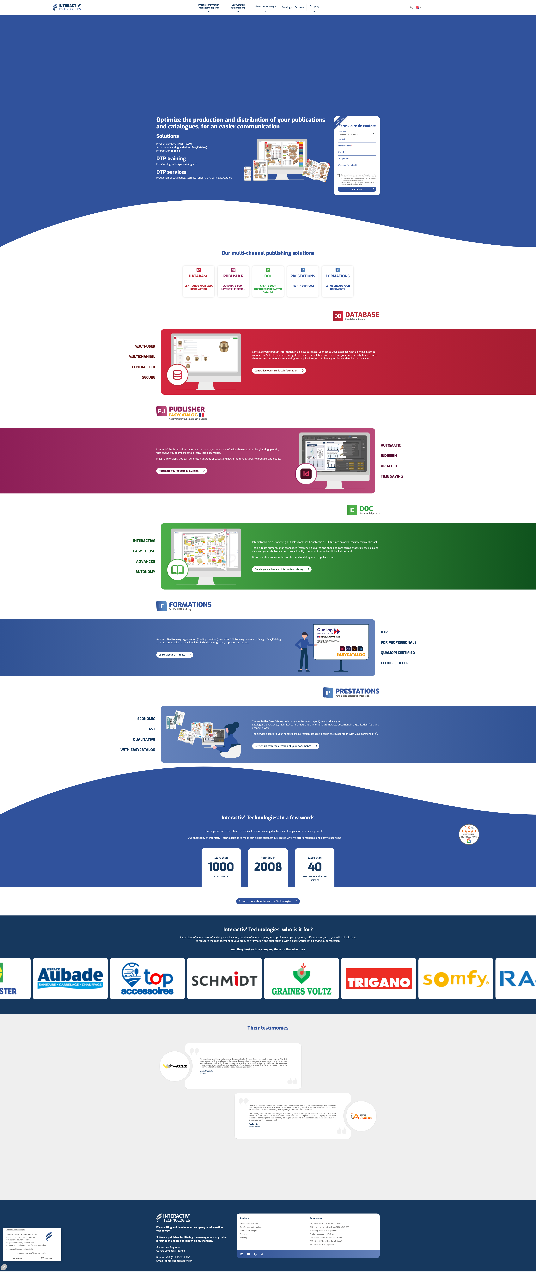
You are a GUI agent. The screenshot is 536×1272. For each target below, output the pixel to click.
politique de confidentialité (353, 184)
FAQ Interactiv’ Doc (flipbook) (322, 1244)
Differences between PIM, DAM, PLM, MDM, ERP (329, 1227)
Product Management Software (323, 1234)
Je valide (357, 189)
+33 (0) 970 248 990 (178, 1257)
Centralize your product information (275, 370)
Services (243, 1234)
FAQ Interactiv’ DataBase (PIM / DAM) (325, 1223)
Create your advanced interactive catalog (278, 569)
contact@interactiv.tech (178, 1261)
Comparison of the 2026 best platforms (326, 1237)
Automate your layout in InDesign (179, 471)
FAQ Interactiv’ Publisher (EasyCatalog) (326, 1241)
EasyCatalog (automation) (251, 1227)
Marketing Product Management (323, 1230)
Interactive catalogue (248, 1230)
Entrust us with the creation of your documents (282, 746)
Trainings (244, 1237)
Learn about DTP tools (172, 654)
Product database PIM (249, 1223)
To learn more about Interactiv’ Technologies (265, 901)
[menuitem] (208, 7)
